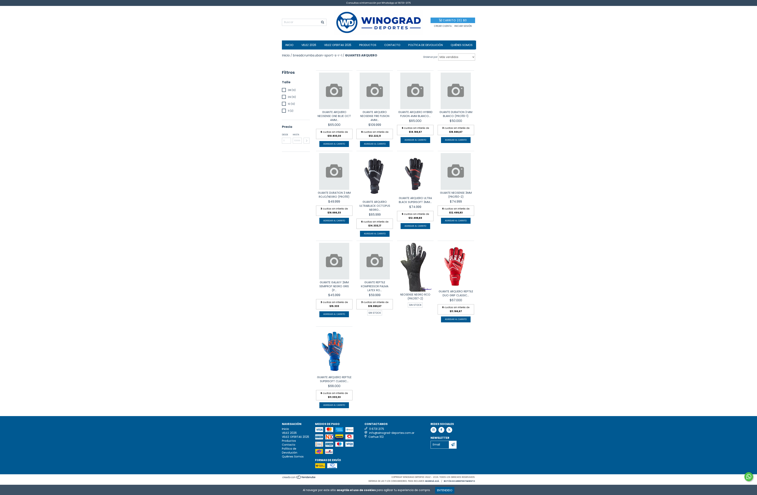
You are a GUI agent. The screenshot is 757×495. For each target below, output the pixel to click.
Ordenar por (430, 57)
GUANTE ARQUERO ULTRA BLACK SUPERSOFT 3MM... (415, 200)
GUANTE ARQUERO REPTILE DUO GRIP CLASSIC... (456, 293)
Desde (285, 134)
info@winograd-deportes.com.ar (391, 433)
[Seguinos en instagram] (433, 430)
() (455, 20)
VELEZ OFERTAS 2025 (337, 45)
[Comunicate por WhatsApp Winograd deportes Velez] (748, 476)
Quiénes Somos (462, 45)
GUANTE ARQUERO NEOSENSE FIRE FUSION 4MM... (374, 116)
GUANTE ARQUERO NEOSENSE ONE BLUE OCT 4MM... (334, 116)
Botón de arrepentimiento (459, 481)
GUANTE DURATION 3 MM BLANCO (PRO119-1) (455, 114)
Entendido (444, 490)
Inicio (289, 45)
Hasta (296, 134)
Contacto (392, 45)
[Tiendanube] (299, 478)
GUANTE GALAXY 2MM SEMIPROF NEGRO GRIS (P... (334, 286)
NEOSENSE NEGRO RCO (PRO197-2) (415, 296)
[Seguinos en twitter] (449, 430)
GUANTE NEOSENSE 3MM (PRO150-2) (456, 195)
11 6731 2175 (376, 429)
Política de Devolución (425, 45)
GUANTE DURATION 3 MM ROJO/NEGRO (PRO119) (334, 195)
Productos (367, 45)
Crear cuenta (443, 26)
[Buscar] (322, 22)
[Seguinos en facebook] (441, 430)
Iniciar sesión (463, 26)
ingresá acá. (432, 481)
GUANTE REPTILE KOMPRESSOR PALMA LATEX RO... (374, 286)
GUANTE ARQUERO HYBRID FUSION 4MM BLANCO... (415, 114)
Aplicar (307, 141)
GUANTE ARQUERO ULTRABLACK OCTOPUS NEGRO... (374, 206)
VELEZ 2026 (308, 45)
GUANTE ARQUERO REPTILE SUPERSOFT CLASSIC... (334, 379)
